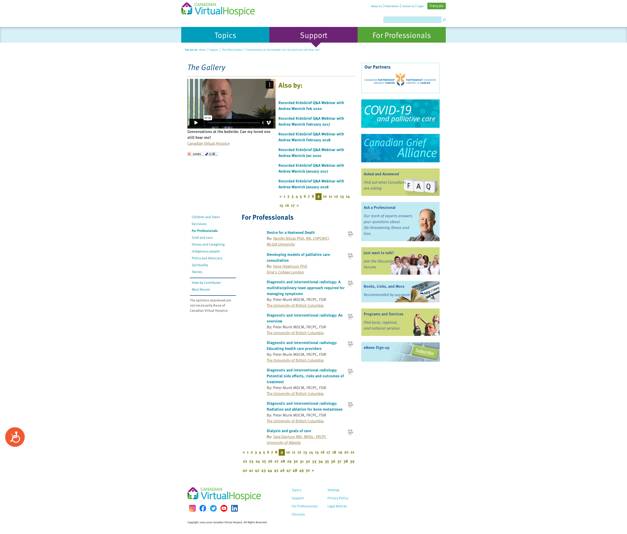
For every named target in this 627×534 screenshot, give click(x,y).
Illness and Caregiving (208, 244)
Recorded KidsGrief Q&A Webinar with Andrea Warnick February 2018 (311, 137)
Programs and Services (383, 314)
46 (282, 470)
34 (320, 461)
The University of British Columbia (295, 305)
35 (327, 461)
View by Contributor (206, 282)
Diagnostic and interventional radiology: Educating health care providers (302, 345)
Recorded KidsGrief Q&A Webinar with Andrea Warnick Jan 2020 (311, 152)
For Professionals (205, 230)
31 (302, 461)
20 (346, 452)
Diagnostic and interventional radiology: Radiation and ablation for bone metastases (305, 406)
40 (245, 470)
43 (263, 470)
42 (257, 470)
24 (257, 461)
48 (295, 470)
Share (202, 154)
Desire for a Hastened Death (291, 232)
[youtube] (223, 508)
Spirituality (200, 264)
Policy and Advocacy (207, 258)
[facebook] (202, 508)
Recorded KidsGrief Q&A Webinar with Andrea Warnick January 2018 (311, 184)
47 (289, 470)
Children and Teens (206, 216)
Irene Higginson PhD (290, 266)
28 (282, 461)
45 (276, 470)
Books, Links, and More (384, 286)
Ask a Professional (380, 207)
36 (333, 461)
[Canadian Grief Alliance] (400, 148)
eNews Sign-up (376, 347)
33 (314, 461)
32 (308, 461)
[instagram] (192, 508)
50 (308, 470)
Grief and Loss (202, 237)
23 (251, 461)
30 (295, 461)
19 (340, 452)
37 (339, 461)
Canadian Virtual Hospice (208, 143)
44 (270, 470)
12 (336, 196)
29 (289, 461)
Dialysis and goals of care (289, 431)
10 (325, 196)
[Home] (221, 8)
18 (334, 452)
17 (293, 205)
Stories (197, 271)
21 (352, 452)
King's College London (285, 272)
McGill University (281, 244)
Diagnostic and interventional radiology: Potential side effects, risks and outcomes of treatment (305, 376)
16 (287, 205)
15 (281, 205)
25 (264, 461)
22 (245, 461)
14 (348, 196)
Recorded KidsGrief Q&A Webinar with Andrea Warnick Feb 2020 (311, 105)
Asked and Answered (381, 174)
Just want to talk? (379, 253)
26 (270, 461)
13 (342, 196)
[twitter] (213, 508)
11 (330, 196)
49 (301, 470)
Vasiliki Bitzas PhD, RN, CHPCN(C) (301, 238)
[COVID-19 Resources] (400, 113)
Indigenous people (206, 251)
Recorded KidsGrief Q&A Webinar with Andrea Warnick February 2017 (311, 121)
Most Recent (201, 289)
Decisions (199, 223)
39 (352, 461)
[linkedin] (234, 508)
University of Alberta (284, 442)
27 (276, 461)
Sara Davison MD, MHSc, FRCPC (299, 436)
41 (251, 470)
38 (345, 461)
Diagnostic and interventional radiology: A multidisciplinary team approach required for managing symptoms (306, 288)
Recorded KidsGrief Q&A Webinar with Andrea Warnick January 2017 (311, 168)
